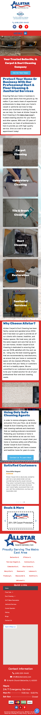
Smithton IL (33, 576)
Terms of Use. (32, 713)
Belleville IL (14, 557)
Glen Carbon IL (27, 566)
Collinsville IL (29, 562)
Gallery (7, 612)
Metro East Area (26, 115)
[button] (25, 33)
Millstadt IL (20, 580)
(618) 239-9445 (22, 673)
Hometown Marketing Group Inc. (14, 712)
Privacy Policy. (22, 713)
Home (6, 588)
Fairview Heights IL (13, 562)
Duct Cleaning (9, 596)
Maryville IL (8, 571)
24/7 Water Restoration (12, 600)
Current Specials (10, 608)
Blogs (7, 616)
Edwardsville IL (13, 566)
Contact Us (8, 620)
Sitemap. (14, 713)
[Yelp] (20, 26)
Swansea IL (21, 571)
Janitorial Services (10, 604)
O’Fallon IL (27, 557)
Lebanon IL (33, 571)
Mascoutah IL (20, 576)
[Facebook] (14, 26)
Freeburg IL (7, 576)
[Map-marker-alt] (26, 26)
